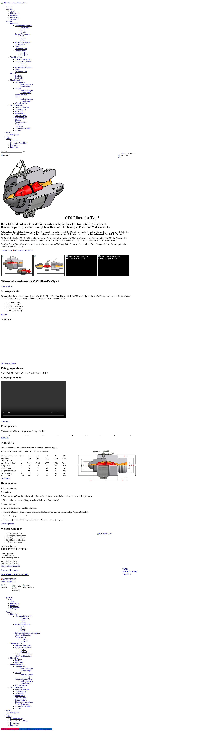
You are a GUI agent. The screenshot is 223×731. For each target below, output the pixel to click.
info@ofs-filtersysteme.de (10, 566)
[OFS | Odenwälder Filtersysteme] (14, 3)
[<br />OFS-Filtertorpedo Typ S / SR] (81, 265)
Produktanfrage (6, 250)
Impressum (5, 570)
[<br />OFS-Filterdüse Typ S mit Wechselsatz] (17, 265)
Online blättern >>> (8, 581)
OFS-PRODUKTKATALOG (15, 574)
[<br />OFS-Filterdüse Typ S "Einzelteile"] (49, 265)
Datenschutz (14, 570)
